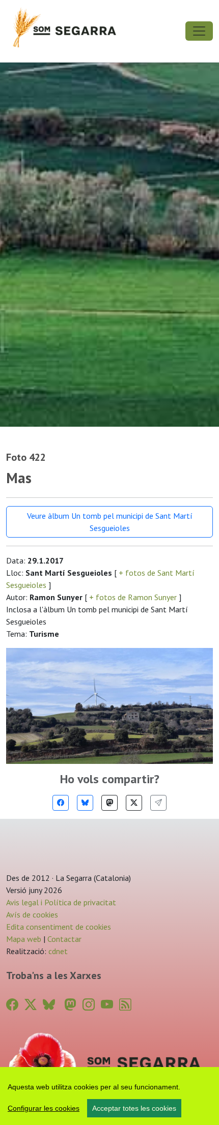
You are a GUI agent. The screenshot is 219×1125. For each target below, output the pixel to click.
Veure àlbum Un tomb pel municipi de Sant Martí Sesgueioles (110, 522)
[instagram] (89, 1005)
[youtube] (107, 1005)
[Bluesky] (85, 803)
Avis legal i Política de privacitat (61, 902)
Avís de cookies (32, 914)
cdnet (57, 951)
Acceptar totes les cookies (134, 1108)
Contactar (64, 939)
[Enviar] (158, 803)
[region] (109, 1096)
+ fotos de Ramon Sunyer (133, 597)
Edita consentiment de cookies (58, 927)
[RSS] (125, 1005)
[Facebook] (60, 803)
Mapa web (23, 939)
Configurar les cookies (43, 1108)
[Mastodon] (109, 803)
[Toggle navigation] (199, 31)
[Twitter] (134, 803)
